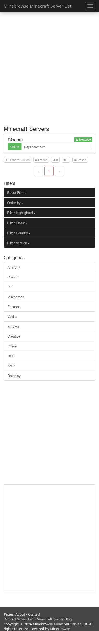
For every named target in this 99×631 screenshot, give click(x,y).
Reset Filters (16, 192)
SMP (11, 365)
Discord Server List (19, 619)
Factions (13, 306)
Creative (13, 336)
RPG (11, 355)
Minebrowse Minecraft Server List (38, 6)
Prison (12, 346)
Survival (13, 326)
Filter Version (17, 243)
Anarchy (13, 267)
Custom (13, 277)
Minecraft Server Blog (54, 619)
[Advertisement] (49, 66)
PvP (10, 287)
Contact (34, 614)
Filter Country (17, 232)
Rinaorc (15, 139)
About (20, 614)
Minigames (15, 296)
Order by (14, 202)
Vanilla (12, 316)
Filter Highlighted (20, 212)
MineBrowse (60, 628)
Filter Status (16, 222)
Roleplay (14, 375)
